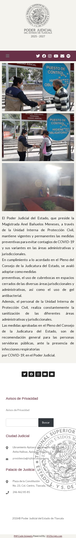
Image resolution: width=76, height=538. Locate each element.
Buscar (46, 422)
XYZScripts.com (54, 536)
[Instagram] (50, 56)
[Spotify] (68, 56)
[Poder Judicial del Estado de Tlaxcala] (38, 21)
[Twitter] (38, 56)
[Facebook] (44, 56)
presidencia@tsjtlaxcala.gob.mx (31, 458)
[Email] (62, 56)
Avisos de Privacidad (17, 410)
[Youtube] (56, 56)
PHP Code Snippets (23, 536)
